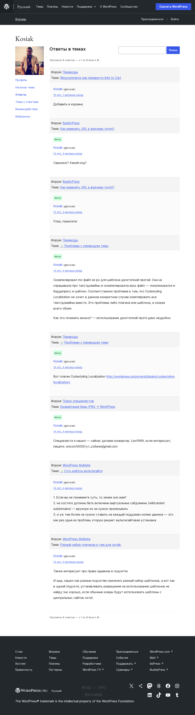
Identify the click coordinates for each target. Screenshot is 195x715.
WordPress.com (161, 651)
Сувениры (124, 669)
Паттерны (55, 669)
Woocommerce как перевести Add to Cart (90, 78)
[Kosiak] (29, 61)
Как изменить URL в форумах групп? (87, 129)
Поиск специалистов (78, 401)
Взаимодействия (26, 109)
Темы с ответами (26, 101)
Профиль (21, 80)
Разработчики (92, 663)
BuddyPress (71, 123)
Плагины (54, 663)
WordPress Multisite (76, 465)
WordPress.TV (93, 669)
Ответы (20, 94)
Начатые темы (25, 87)
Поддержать (126, 663)
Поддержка (90, 657)
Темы (52, 657)
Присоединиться (127, 651)
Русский (57, 690)
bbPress (157, 663)
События (122, 657)
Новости (21, 657)
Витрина (54, 651)
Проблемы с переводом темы (86, 246)
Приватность (23, 669)
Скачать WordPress (173, 6)
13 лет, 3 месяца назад (67, 153)
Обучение (89, 651)
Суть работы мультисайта (83, 471)
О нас (19, 651)
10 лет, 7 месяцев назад (68, 95)
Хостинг (20, 663)
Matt (154, 657)
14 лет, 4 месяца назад (67, 270)
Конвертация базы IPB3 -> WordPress (87, 407)
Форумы (20, 19)
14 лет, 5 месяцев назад (68, 561)
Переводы (70, 72)
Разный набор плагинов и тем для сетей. (90, 545)
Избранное (22, 116)
